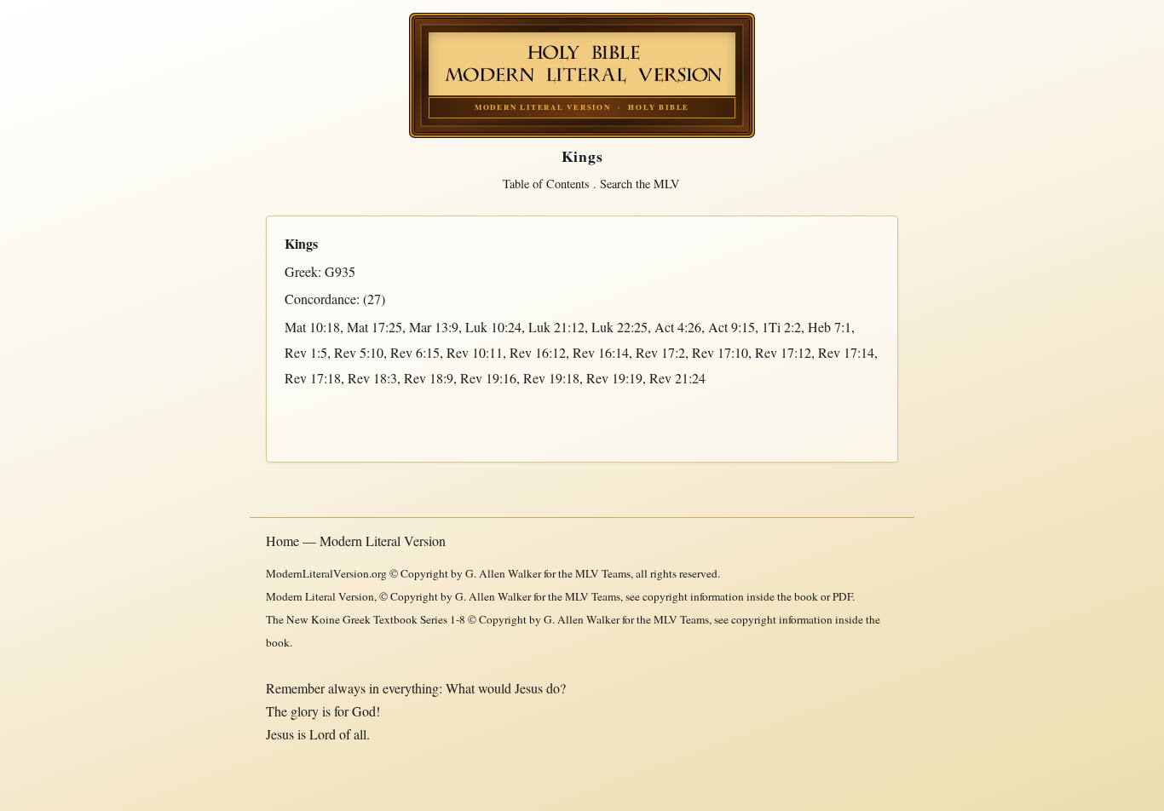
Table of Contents (546, 183)
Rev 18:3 (372, 378)
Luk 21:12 (556, 327)
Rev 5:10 (358, 352)
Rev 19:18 (551, 378)
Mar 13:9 (433, 327)
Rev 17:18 (313, 378)
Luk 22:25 (619, 327)
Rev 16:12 (538, 352)
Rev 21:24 (677, 378)
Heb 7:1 (829, 327)
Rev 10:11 (475, 352)
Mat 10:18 (312, 327)
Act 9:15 (731, 327)
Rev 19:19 (614, 378)
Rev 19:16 (488, 378)
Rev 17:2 (660, 352)
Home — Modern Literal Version (356, 540)
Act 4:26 (677, 327)
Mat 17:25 (374, 327)
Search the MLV (639, 183)
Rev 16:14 (601, 352)
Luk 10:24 (493, 327)
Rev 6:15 (415, 352)
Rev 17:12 (783, 352)
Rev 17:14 (846, 352)
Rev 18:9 (428, 378)
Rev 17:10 (720, 352)
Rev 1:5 (306, 352)
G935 (340, 271)
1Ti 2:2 (781, 327)
